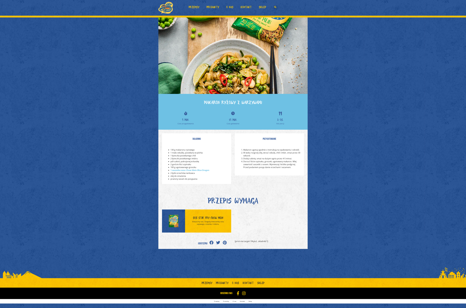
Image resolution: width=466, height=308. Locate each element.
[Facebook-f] (238, 293)
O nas (229, 7)
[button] (275, 7)
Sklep (262, 7)
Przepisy (194, 7)
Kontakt (246, 7)
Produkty (213, 7)
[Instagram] (244, 293)
